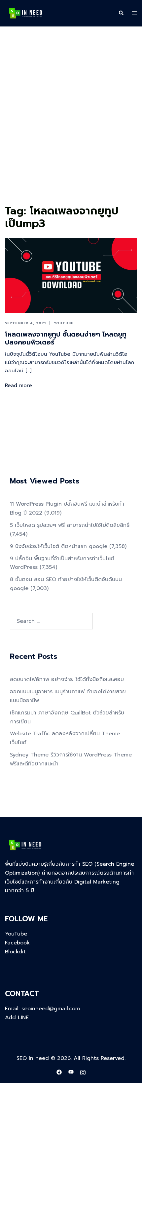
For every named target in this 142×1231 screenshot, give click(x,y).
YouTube (63, 323)
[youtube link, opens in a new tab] (71, 1072)
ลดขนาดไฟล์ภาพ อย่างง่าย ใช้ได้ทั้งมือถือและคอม (67, 679)
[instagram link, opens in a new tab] (83, 1072)
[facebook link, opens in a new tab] (59, 1072)
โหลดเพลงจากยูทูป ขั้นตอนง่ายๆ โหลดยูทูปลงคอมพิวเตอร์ (65, 338)
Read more (18, 385)
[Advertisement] (71, 128)
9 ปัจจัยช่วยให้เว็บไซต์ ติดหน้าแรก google (58, 546)
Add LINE (17, 1018)
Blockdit (15, 952)
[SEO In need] (25, 13)
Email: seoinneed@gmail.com (42, 1009)
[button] (121, 13)
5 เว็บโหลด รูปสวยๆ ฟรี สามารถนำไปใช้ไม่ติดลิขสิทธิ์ (69, 525)
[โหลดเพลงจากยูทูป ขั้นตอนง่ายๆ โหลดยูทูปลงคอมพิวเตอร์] (71, 275)
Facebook (17, 943)
